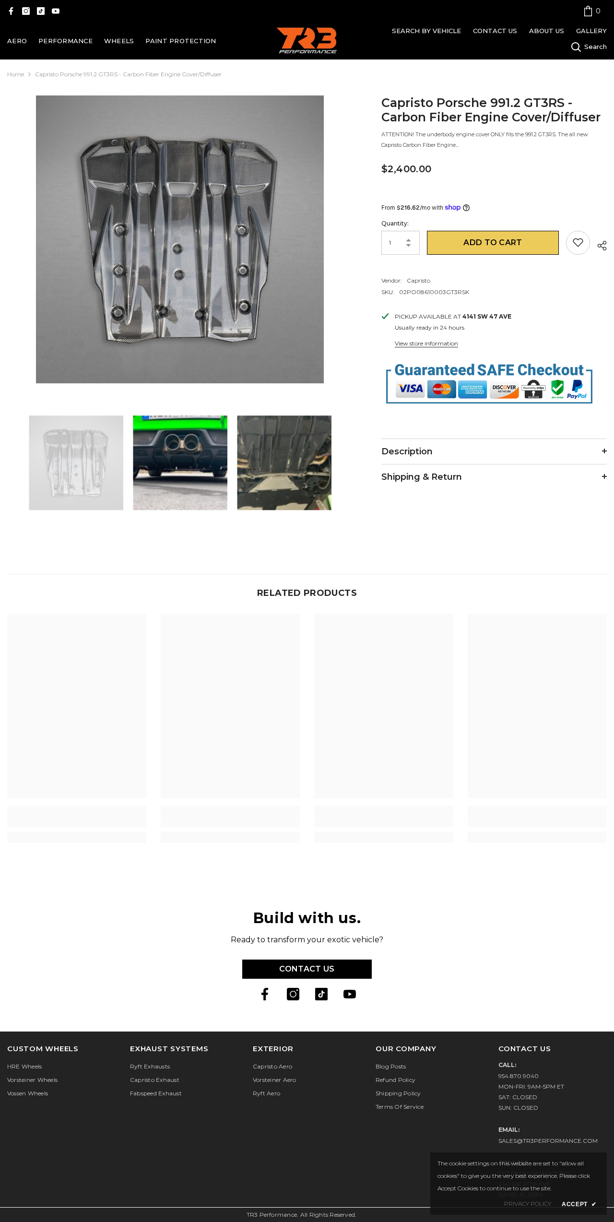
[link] (592, 11)
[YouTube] (55, 11)
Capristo (418, 280)
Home (15, 74)
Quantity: (395, 222)
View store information (426, 342)
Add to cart (492, 242)
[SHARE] (598, 244)
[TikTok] (41, 11)
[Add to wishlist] (578, 242)
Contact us (306, 968)
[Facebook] (11, 11)
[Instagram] (26, 11)
